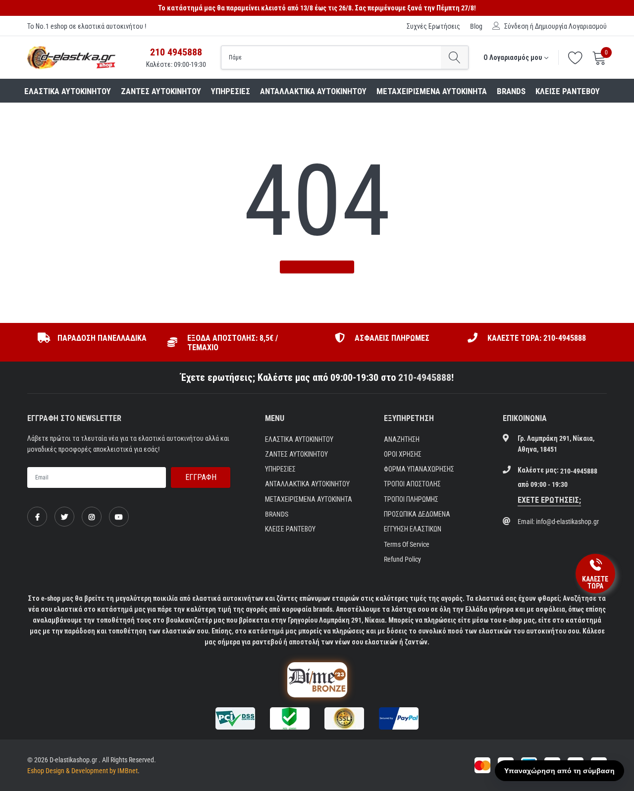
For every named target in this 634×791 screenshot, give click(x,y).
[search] (454, 57)
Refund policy (402, 559)
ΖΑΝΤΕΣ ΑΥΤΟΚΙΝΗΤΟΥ (161, 91)
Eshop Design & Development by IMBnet (82, 771)
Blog (476, 26)
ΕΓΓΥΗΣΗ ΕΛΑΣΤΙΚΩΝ (412, 529)
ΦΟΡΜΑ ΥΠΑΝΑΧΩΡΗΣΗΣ (419, 469)
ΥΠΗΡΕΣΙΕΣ (230, 91)
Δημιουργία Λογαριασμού (571, 26)
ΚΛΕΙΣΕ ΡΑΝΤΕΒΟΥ (567, 91)
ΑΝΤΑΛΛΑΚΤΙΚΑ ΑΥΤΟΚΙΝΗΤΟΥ (313, 91)
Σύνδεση (516, 26)
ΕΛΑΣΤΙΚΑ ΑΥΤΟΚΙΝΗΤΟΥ (67, 91)
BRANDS (511, 91)
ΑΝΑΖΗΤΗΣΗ (402, 439)
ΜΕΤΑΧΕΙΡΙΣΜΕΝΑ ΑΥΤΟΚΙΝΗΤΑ (431, 91)
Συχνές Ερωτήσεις (433, 26)
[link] (37, 517)
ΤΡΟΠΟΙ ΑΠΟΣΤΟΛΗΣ (412, 484)
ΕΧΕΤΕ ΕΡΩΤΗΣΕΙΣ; (549, 500)
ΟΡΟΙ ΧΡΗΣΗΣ (403, 454)
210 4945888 (176, 52)
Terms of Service (406, 544)
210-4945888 (424, 377)
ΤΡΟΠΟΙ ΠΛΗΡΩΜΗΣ (411, 499)
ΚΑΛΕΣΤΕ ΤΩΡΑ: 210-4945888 (536, 338)
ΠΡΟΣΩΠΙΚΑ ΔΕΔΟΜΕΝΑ (417, 514)
